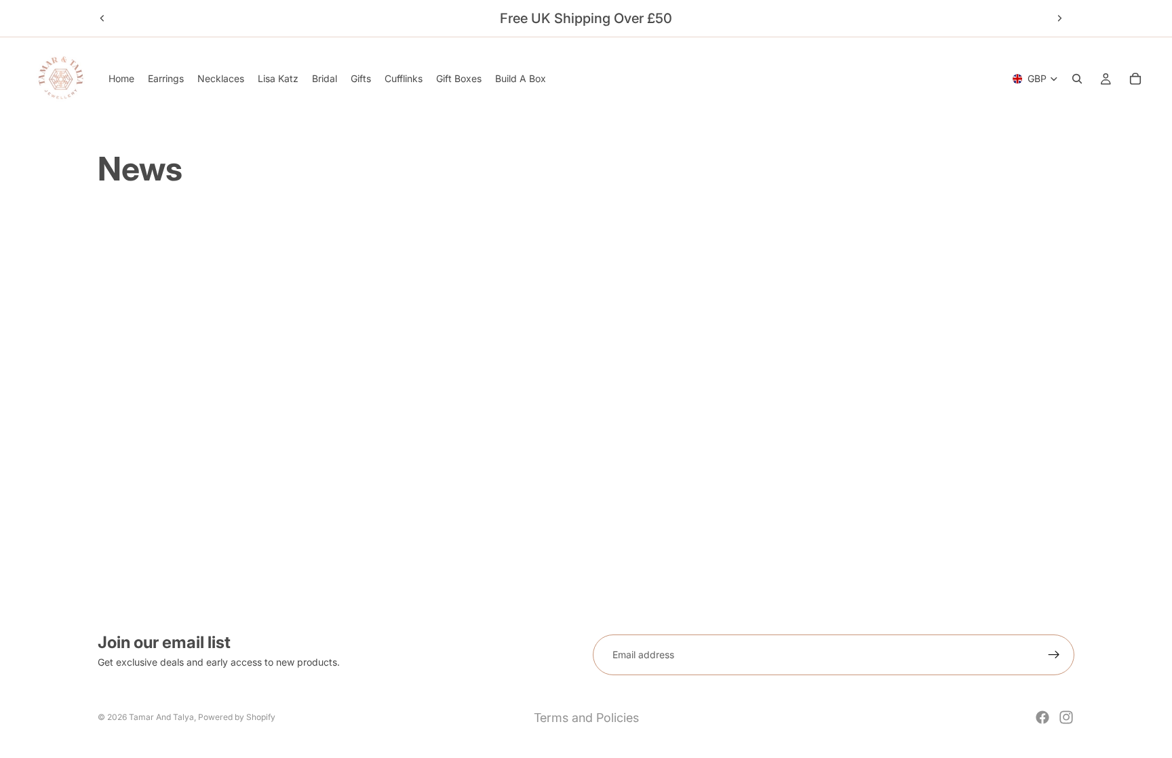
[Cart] (1135, 79)
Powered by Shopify (236, 717)
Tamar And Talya (161, 717)
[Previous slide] (102, 18)
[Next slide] (1059, 18)
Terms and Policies (586, 717)
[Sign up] (1054, 655)
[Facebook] (1042, 717)
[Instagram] (1066, 717)
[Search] (1077, 79)
